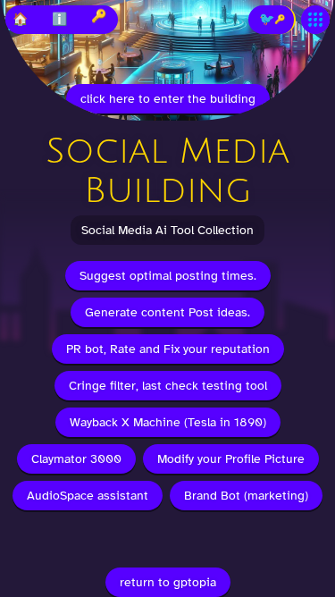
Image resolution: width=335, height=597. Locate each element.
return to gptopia (168, 582)
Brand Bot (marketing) (246, 495)
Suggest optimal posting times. (168, 275)
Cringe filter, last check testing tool (168, 385)
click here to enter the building (167, 98)
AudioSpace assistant (87, 495)
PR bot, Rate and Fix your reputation (168, 349)
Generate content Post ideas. (167, 312)
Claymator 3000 (76, 459)
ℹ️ (59, 19)
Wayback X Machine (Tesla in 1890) (168, 422)
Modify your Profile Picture (231, 459)
